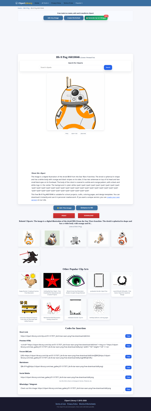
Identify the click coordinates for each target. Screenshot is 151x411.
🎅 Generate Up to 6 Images (97, 17)
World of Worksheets (87, 404)
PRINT (64, 216)
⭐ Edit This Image (64, 208)
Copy (128, 336)
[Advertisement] (75, 37)
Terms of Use (68, 3)
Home (37, 3)
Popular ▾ (79, 3)
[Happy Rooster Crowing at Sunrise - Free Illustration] (29, 280)
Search (108, 67)
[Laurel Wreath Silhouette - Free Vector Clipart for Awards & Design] (122, 280)
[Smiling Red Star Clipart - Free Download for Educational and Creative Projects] (52, 280)
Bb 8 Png (26, 8)
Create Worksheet (73, 18)
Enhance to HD (87, 208)
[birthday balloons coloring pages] (99, 307)
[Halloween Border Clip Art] (75, 307)
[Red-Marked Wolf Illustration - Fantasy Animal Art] (52, 307)
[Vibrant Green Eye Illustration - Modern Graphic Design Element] (75, 280)
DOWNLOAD (88, 215)
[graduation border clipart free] (99, 280)
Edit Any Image (53, 18)
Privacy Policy (56, 3)
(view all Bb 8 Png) (75, 227)
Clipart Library (70, 400)
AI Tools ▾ (45, 3)
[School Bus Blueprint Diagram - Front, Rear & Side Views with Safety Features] (29, 307)
